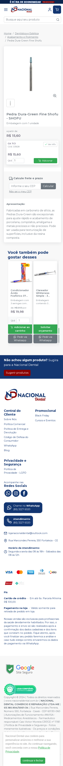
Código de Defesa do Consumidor (16, 439)
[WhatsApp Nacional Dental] (8, 492)
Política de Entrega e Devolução (16, 430)
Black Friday (42, 415)
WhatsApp (10, 445)
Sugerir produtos (17, 372)
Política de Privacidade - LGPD (15, 471)
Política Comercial (14, 424)
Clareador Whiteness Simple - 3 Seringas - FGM (45, 293)
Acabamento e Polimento (22, 37)
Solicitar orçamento (45, 329)
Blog (7, 450)
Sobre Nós (10, 419)
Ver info (52, 144)
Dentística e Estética (27, 33)
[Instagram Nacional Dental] (16, 492)
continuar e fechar (33, 760)
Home (7, 33)
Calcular (48, 186)
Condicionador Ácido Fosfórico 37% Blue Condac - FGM (20, 293)
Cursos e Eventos (45, 420)
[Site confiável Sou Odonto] (20, 689)
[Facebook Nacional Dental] (24, 492)
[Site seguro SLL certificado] (20, 669)
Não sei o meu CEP (20, 191)
